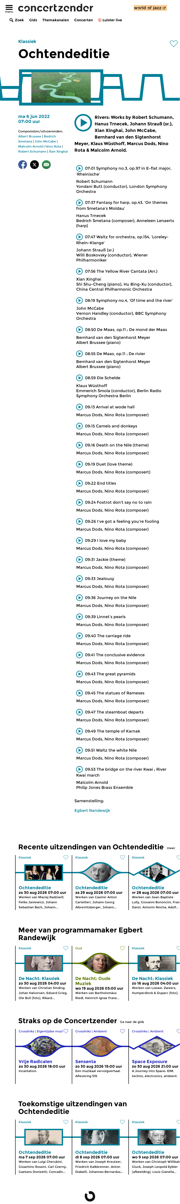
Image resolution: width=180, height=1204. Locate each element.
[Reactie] (46, 165)
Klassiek (27, 41)
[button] (83, 123)
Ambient (100, 1031)
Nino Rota (53, 146)
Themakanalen (55, 20)
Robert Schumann (32, 151)
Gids (33, 20)
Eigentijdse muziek (52, 1031)
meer (171, 848)
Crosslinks (26, 1031)
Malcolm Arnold (30, 146)
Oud (78, 948)
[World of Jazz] (150, 8)
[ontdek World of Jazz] (150, 8)
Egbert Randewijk (92, 810)
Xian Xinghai (58, 151)
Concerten (83, 20)
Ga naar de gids (132, 1022)
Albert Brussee (29, 136)
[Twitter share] (34, 165)
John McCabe (45, 141)
